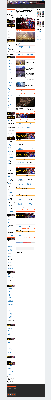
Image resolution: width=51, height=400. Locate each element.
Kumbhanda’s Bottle (9, 73)
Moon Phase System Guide (29, 198)
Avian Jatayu (9, 148)
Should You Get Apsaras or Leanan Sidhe (20, 189)
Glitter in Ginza (9, 86)
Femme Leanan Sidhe (9, 145)
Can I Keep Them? (9, 72)
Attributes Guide (29, 196)
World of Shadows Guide (20, 202)
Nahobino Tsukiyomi (9, 187)
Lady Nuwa (9, 142)
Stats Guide (20, 196)
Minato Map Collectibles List (20, 53)
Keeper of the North (9, 94)
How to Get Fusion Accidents (10, 301)
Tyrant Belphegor (9, 164)
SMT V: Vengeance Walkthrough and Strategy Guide (25, 119)
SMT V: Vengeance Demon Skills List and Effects (25, 237)
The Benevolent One (9, 65)
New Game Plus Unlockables (29, 127)
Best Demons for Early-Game (10, 297)
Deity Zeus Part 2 (9, 201)
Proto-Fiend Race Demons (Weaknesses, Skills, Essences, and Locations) (40, 40)
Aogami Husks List (20, 143)
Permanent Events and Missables (21, 162)
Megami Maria (9, 199)
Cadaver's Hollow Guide (30, 202)
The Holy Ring (9, 96)
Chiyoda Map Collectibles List (20, 54)
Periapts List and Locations (10, 330)
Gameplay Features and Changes (30, 161)
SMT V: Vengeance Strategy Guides (25, 209)
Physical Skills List (20, 232)
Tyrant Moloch (9, 179)
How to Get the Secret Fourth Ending (29, 189)
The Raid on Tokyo (9, 92)
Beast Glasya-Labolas (9, 120)
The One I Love (9, 76)
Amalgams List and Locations (10, 329)
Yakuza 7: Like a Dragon (10, 373)
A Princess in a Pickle (9, 91)
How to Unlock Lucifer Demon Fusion (11, 305)
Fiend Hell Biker (9, 206)
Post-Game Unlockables (20, 127)
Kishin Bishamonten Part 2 (10, 193)
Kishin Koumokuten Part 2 (10, 153)
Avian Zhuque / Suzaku (10, 149)
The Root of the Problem (10, 75)
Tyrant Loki (9, 163)
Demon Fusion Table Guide (20, 203)
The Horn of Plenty (9, 85)
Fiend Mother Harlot (9, 209)
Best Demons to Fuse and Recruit (30, 184)
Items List (8, 341)
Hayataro (8, 226)
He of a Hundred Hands (10, 82)
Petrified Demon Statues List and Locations (11, 328)
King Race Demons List (10, 255)
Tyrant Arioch (9, 172)
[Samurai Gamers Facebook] (8, 394)
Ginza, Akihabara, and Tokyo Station (11, 48)
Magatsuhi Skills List (30, 234)
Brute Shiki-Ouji (9, 147)
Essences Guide (20, 198)
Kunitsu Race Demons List (10, 256)
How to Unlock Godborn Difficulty (10, 304)
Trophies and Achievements (29, 130)
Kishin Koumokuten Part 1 (10, 150)
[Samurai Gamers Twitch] (14, 394)
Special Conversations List (10, 317)
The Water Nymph (9, 62)
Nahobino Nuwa (9, 188)
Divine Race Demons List (10, 244)
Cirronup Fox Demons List (29, 143)
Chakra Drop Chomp (9, 69)
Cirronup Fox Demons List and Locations (11, 331)
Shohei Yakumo (9, 231)
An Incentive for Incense (10, 95)
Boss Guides (30, 123)
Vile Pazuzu (9, 144)
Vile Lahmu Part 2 (9, 158)
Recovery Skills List (9, 350)
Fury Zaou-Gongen (9, 154)
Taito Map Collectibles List (20, 55)
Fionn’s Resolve (9, 98)
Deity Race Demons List (10, 243)
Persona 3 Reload (9, 366)
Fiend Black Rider (9, 208)
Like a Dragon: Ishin (9, 374)
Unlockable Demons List (30, 204)
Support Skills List (9, 351)
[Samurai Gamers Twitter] (10, 394)
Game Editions (9, 274)
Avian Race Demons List (10, 241)
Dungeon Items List (20, 225)
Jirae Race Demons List (10, 254)
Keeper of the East (9, 88)
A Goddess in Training (9, 104)
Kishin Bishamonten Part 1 (10, 192)
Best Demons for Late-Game (10, 298)
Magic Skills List (29, 232)
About (7, 390)
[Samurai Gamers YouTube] (12, 394)
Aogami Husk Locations (20, 130)
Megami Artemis (9, 203)
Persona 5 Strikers (9, 368)
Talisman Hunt (9, 66)
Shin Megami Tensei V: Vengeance (10, 371)
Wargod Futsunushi (9, 195)
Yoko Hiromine (9, 220)
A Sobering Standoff (9, 80)
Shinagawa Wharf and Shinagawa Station (11, 46)
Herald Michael (9, 198)
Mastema (8, 227)
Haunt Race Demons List (10, 251)
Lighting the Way (9, 79)
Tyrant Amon (9, 196)
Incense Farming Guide (10, 291)
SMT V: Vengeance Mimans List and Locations (25, 93)
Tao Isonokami (9, 217)
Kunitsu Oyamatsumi (9, 151)
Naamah (8, 233)
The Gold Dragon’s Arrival (10, 64)
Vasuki (8, 229)
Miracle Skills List (20, 235)
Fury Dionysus (9, 174)
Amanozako (9, 223)
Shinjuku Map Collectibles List (30, 54)
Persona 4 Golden (9, 367)
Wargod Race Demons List (10, 266)
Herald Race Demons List (10, 252)
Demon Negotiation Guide (29, 203)
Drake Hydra (9, 141)
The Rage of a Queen (9, 105)
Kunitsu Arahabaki (9, 166)
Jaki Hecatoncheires (9, 176)
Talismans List (20, 47)
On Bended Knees (9, 89)
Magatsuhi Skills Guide (9, 309)
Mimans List (30, 46)
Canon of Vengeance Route (29, 126)
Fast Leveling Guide (9, 289)
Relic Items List (20, 226)
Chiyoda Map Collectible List (10, 334)
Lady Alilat (8, 186)
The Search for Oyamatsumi (10, 84)
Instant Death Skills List (10, 349)
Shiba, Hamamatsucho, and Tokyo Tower (11, 43)
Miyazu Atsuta (9, 219)
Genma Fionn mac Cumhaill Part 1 (10, 157)
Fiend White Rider (9, 207)
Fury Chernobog (9, 171)
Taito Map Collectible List (10, 335)
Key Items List (30, 226)
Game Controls (20, 161)
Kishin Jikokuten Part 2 (9, 180)
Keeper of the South (9, 77)
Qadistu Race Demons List (10, 262)
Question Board (9, 359)
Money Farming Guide (9, 290)
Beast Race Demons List (10, 242)
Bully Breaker (9, 60)
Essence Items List (30, 225)
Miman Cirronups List (21, 46)
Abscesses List (30, 47)
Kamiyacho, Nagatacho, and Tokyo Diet (11, 44)
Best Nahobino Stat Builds (20, 183)
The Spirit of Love (9, 61)
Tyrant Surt (9, 170)
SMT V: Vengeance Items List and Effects (25, 228)
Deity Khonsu (9, 152)
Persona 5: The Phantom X (10, 369)
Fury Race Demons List (10, 250)
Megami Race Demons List (10, 258)
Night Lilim (8, 161)
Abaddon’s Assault (9, 93)
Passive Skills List (20, 234)
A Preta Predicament (9, 59)
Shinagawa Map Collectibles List (30, 53)
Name (16, 245)
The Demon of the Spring (10, 63)
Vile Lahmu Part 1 (9, 156)
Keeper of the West (9, 67)
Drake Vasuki (9, 183)
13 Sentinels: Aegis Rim (10, 365)
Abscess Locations (20, 128)
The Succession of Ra (9, 68)
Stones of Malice (9, 81)
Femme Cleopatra (9, 204)
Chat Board (9, 358)
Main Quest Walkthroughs (20, 123)
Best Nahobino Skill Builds (29, 183)
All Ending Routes (20, 126)
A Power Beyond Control (10, 83)
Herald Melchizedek (9, 185)
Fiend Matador (9, 205)
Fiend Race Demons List (10, 249)
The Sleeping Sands (9, 97)
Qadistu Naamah (9, 121)
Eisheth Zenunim (9, 234)
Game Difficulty (9, 275)
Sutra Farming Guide (20, 179)
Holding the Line (9, 70)
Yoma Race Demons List (10, 267)
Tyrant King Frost (9, 160)
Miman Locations (29, 128)
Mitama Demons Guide (20, 204)
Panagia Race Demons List (10, 260)
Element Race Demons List (10, 246)
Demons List (30, 221)
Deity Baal (8, 167)
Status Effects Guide (9, 308)
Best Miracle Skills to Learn (20, 184)
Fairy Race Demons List (10, 247)
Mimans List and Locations (10, 327)
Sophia (8, 222)
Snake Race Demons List (10, 263)
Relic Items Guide (20, 199)
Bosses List (21, 221)
